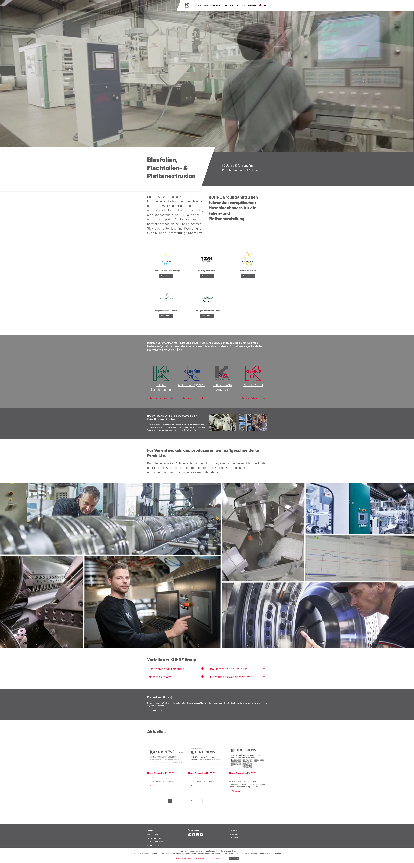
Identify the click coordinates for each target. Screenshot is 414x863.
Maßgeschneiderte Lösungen (229, 668)
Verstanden (234, 858)
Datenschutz (234, 834)
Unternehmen (216, 5)
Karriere (252, 5)
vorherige (152, 801)
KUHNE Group (201, 5)
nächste (198, 801)
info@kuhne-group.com (175, 711)
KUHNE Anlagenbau (191, 385)
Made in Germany (160, 676)
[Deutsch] (261, 5)
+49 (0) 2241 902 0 (155, 711)
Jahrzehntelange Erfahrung (166, 668)
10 (191, 801)
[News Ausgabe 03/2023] (248, 757)
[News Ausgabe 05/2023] (166, 757)
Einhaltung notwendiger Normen (231, 676)
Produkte (229, 5)
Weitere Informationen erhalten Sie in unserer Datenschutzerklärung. (201, 858)
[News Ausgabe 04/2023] (207, 757)
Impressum (233, 837)
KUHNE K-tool (253, 385)
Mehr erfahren (166, 276)
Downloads (240, 5)
